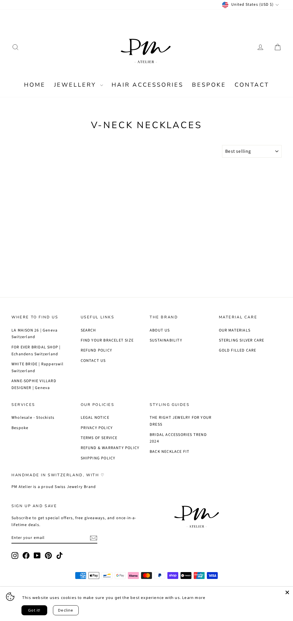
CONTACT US (93, 361)
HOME (34, 85)
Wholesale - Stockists (32, 417)
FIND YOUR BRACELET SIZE (107, 340)
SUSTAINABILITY (166, 340)
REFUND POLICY (96, 350)
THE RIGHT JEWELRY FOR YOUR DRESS (180, 421)
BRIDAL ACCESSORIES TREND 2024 (178, 438)
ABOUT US (160, 330)
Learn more (193, 597)
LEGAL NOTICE (95, 417)
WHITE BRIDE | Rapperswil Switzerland (37, 367)
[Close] (287, 592)
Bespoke (19, 428)
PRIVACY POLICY (97, 428)
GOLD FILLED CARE (237, 350)
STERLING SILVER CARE (241, 340)
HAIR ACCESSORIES (147, 85)
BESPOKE (209, 85)
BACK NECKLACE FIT (169, 452)
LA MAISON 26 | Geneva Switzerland (34, 334)
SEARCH (88, 330)
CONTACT (252, 85)
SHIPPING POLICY (98, 458)
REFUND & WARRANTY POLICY (110, 448)
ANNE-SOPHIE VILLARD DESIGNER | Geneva (33, 384)
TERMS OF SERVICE (99, 438)
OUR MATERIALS (235, 330)
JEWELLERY (76, 85)
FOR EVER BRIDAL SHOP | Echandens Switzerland (35, 350)
